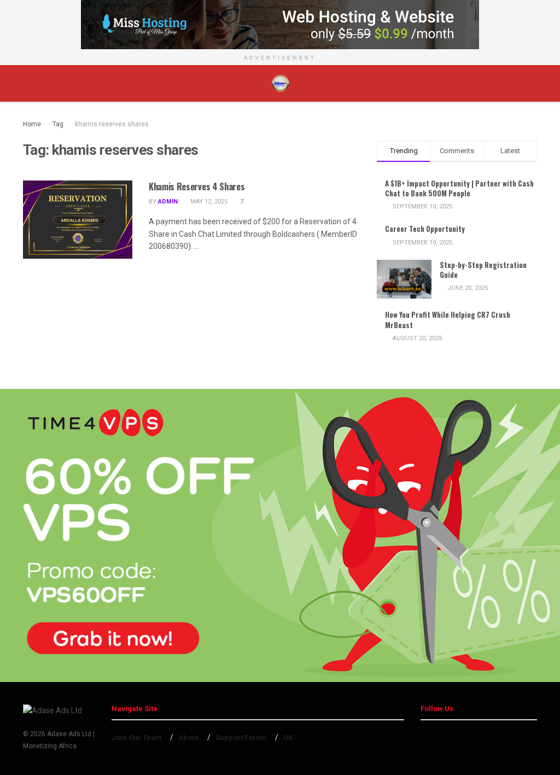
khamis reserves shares (112, 124)
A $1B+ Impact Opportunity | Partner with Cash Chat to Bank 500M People (459, 188)
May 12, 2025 (208, 201)
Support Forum (241, 737)
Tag (57, 124)
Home (32, 124)
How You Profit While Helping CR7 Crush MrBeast (447, 319)
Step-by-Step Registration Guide (483, 269)
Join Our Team (137, 737)
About (188, 737)
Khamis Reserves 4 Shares (196, 186)
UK (288, 737)
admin (168, 201)
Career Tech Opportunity (425, 228)
